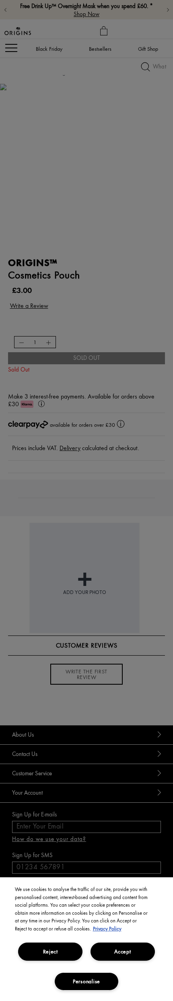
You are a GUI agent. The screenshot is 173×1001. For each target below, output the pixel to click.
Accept (122, 951)
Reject (50, 951)
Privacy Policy (107, 929)
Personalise (86, 981)
